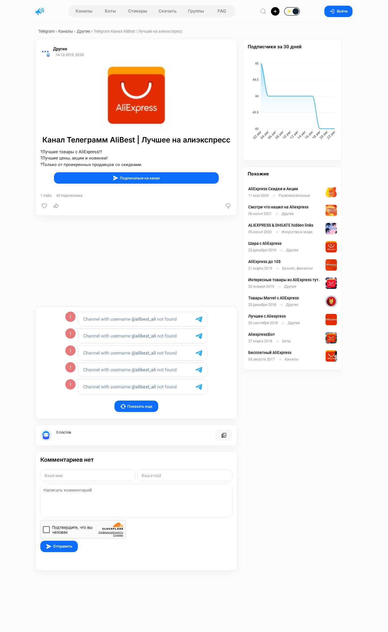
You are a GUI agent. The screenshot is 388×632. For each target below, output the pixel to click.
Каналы (84, 11)
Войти (342, 11)
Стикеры (137, 11)
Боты (110, 11)
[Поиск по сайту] (263, 11)
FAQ (222, 11)
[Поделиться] (56, 206)
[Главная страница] (40, 11)
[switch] (273, 11)
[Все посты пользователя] (223, 435)
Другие (83, 31)
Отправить (62, 546)
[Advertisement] (136, 261)
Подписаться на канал (140, 178)
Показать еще (140, 406)
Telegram (46, 31)
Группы (196, 11)
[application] (292, 102)
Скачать (167, 11)
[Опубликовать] (275, 11)
